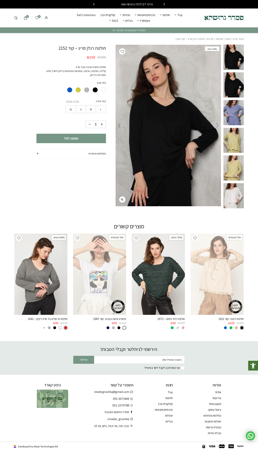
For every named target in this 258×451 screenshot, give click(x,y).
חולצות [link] (166, 15)
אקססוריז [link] (145, 21)
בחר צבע (101, 82)
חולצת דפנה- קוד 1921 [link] (231, 319)
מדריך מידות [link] (72, 101)
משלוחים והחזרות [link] (97, 153)
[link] (253, 366)
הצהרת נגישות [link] (213, 427)
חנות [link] (227, 39)
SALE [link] (115, 21)
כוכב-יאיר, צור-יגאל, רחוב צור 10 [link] (111, 426)
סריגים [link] (210, 39)
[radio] (104, 90)
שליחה (83, 360)
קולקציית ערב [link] (107, 15)
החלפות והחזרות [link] (212, 416)
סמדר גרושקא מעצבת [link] (117, 412)
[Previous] (164, 4)
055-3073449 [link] (121, 399)
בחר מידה (101, 101)
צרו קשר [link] (216, 398)
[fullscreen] (122, 199)
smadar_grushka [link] (118, 419)
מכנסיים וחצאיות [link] (146, 15)
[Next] (93, 4)
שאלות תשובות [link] (213, 421)
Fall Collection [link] (86, 15)
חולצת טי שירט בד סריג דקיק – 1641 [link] (47, 319)
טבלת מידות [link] (214, 433)
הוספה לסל (71, 138)
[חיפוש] (16, 18)
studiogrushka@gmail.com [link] (111, 392)
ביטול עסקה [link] (214, 410)
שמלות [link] (126, 15)
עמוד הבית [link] (238, 39)
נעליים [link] (129, 21)
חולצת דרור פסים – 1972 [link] (171, 319)
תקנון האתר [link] (215, 404)
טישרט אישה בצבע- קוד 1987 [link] (109, 319)
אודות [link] (218, 392)
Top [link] (179, 15)
